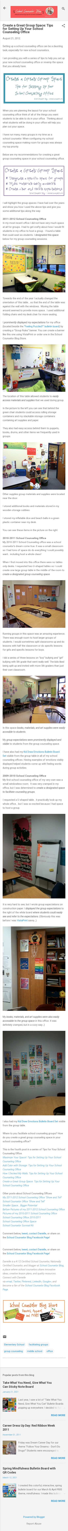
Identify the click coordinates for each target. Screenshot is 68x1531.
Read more (58, 1415)
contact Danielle (37, 1233)
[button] (63, 26)
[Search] (63, 9)
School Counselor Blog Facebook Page (28, 1237)
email (9, 1281)
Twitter (17, 1281)
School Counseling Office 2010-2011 (22, 1217)
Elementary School (14, 1344)
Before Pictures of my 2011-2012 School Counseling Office (34, 1209)
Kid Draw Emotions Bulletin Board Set (38, 1121)
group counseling (13, 1351)
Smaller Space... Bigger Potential (20, 1205)
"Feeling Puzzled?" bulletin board (41, 326)
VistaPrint (22, 920)
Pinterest (26, 1281)
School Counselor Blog (52, 1265)
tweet (25, 1233)
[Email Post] (5, 1337)
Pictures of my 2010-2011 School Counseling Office (30, 1213)
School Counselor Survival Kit (18, 1225)
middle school (34, 1351)
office (50, 1351)
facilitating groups (38, 1344)
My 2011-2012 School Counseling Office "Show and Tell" (32, 1197)
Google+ (47, 1281)
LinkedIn (37, 1281)
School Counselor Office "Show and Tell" (24, 1201)
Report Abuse (34, 1523)
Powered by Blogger (34, 1516)
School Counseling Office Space (19, 1221)
